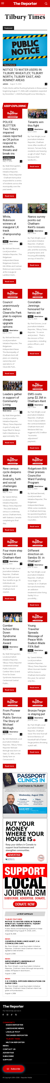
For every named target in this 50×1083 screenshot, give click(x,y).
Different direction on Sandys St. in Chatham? (36, 556)
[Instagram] (7, 1014)
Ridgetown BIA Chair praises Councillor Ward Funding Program (37, 475)
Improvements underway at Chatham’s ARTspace (20, 962)
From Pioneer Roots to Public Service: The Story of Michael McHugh (12, 719)
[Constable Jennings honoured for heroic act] (37, 294)
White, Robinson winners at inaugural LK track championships (12, 227)
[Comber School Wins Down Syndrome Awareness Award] (12, 617)
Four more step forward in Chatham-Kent (12, 554)
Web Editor (7, 160)
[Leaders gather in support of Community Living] (12, 386)
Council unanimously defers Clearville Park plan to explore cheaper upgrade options (12, 314)
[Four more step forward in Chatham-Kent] (12, 542)
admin (5, 84)
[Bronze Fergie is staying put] (37, 702)
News (30, 129)
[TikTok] (11, 1014)
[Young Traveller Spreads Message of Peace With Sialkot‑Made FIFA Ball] (37, 617)
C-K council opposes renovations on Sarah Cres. (25, 982)
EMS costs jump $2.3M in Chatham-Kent (37, 397)
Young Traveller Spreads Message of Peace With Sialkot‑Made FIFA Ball (36, 636)
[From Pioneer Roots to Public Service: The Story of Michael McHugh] (12, 702)
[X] (15, 1014)
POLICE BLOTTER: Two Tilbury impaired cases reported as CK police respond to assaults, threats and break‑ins (12, 137)
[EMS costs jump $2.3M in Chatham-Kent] (37, 386)
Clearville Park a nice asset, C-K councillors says (22, 942)
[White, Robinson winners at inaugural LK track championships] (12, 208)
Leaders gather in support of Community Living (12, 399)
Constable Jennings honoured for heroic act (36, 307)
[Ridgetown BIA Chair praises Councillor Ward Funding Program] (37, 460)
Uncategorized (9, 157)
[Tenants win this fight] (37, 114)
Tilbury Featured (9, 65)
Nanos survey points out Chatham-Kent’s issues (36, 222)
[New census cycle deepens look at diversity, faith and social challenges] (12, 460)
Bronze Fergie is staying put (37, 712)
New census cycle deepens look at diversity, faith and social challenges (12, 477)
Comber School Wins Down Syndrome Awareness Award (11, 634)
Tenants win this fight (35, 123)
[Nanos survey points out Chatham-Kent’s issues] (37, 208)
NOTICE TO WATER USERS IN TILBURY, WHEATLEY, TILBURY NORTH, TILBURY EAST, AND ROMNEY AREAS (23, 75)
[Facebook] (3, 1014)
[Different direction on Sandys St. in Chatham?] (37, 542)
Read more (9, 196)
